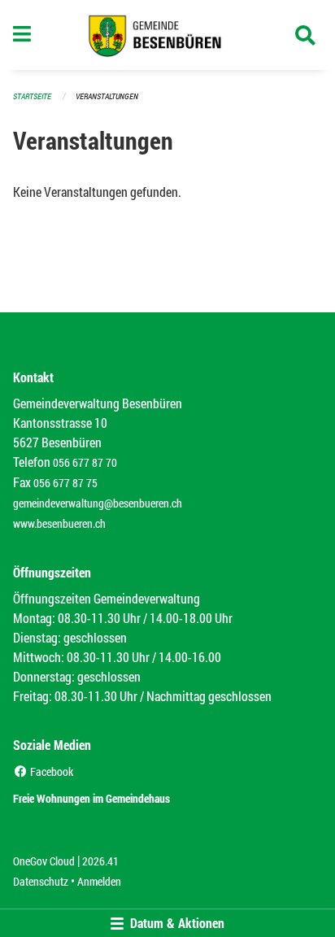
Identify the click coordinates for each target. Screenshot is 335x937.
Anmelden (99, 881)
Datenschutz (40, 881)
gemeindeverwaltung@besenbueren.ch (97, 503)
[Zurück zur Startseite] (168, 35)
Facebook (50, 771)
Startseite (32, 96)
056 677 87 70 (85, 462)
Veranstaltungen (107, 96)
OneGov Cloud (44, 861)
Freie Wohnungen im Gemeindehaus (91, 798)
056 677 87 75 (65, 482)
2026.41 (100, 861)
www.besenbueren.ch (59, 523)
